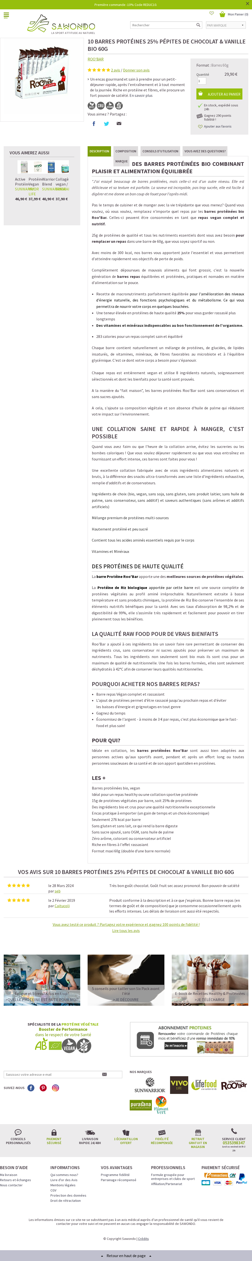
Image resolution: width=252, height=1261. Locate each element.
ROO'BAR (96, 59)
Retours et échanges (15, 1180)
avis (115, 70)
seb (58, 890)
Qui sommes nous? (64, 1175)
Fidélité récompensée (162, 1141)
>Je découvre (126, 999)
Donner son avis (136, 70)
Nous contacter (11, 1185)
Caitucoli (62, 905)
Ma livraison (8, 1175)
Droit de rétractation (65, 1200)
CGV (53, 1190)
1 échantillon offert (126, 1141)
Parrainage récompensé (118, 1180)
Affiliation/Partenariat (166, 1184)
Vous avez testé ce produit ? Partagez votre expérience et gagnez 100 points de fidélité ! (126, 927)
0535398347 (234, 1143)
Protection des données (68, 1195)
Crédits (143, 1238)
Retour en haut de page (126, 1255)
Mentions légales (63, 1185)
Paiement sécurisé (54, 1141)
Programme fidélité (115, 1175)
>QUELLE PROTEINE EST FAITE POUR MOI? (42, 999)
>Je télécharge (210, 999)
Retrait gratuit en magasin (198, 1143)
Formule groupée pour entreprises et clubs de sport (173, 1177)
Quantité (202, 74)
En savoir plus (141, 95)
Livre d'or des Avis (64, 1180)
